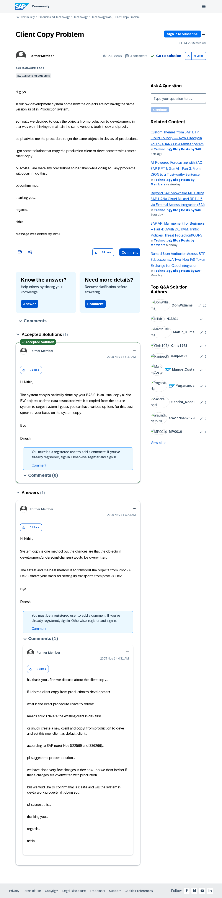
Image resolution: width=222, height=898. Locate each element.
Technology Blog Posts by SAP (177, 149)
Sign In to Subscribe (182, 34)
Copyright (52, 891)
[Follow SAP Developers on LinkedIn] (210, 890)
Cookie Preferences (139, 891)
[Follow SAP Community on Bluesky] (194, 890)
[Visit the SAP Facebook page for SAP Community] (186, 890)
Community (40, 6)
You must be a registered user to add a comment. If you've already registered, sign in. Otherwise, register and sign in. (76, 454)
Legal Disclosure (74, 891)
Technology (80, 17)
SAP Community (25, 17)
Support (115, 891)
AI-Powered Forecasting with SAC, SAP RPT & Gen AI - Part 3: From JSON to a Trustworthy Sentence (176, 168)
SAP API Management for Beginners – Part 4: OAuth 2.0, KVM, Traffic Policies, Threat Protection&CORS (178, 229)
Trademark (97, 891)
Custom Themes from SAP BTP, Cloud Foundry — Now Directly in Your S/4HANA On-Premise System (177, 138)
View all (156, 443)
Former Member (41, 56)
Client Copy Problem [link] (127, 17)
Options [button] (203, 34)
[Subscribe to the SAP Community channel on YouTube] (202, 890)
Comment (130, 252)
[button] (188, 56)
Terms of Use (32, 891)
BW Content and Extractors (33, 75)
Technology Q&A (101, 17)
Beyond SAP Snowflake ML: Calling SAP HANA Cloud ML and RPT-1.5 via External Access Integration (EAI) (178, 199)
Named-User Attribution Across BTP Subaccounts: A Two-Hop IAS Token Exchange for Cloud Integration (178, 259)
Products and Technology (54, 17)
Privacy (14, 891)
